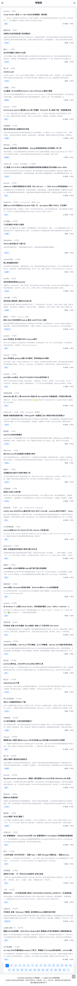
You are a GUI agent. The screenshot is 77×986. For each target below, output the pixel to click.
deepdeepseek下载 (11, 683)
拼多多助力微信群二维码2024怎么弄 (18, 301)
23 (34, 970)
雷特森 (6, 813)
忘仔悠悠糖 (8, 947)
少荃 (5, 890)
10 (45, 965)
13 (58, 965)
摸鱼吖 (6, 317)
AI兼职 (7, 138)
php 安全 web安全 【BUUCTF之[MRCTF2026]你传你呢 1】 (27, 377)
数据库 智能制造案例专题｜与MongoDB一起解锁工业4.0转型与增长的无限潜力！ (35, 416)
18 (13, 970)
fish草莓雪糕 (9, 527)
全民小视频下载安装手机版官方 (15, 759)
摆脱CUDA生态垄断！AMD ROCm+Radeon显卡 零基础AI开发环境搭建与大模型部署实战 (38, 931)
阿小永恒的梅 (9, 699)
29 (60, 970)
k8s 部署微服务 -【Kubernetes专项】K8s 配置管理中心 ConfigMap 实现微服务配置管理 (38, 836)
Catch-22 (7, 164)
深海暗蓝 (7, 126)
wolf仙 (6, 279)
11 (49, 965)
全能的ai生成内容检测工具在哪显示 (17, 34)
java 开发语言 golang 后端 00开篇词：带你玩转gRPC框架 (26, 358)
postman (39, 508)
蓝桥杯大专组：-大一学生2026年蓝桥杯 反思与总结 (23, 874)
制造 (22, 412)
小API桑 (7, 298)
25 (43, 970)
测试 (6, 673)
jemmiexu (8, 546)
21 (26, 970)
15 (66, 965)
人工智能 (32, 164)
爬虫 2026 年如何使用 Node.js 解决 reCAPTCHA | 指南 (25, 320)
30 (64, 970)
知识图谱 (23, 164)
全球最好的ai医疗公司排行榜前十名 (17, 473)
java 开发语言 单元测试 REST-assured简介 (20, 339)
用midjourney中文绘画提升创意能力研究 (19, 454)
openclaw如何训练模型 (13, 435)
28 (56, 970)
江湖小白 (7, 832)
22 (30, 970)
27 (51, 970)
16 (70, 965)
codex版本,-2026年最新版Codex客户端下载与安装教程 (25, 568)
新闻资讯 (7, 329)
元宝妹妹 (7, 489)
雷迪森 (6, 431)
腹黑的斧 (7, 30)
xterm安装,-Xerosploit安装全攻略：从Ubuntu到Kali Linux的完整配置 (31, 587)
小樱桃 (6, 88)
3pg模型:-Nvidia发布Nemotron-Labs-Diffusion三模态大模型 (28, 91)
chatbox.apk (9, 72)
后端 (33, 202)
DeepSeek (8, 240)
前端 (6, 23)
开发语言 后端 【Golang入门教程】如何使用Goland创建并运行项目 (30, 912)
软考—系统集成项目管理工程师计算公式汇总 (20, 549)
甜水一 (6, 49)
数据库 (7, 100)
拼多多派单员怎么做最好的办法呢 (16, 129)
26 (47, 970)
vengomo (7, 641)
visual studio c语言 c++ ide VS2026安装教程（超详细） (26, 15)
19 (18, 970)
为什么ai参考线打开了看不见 (14, 244)
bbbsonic (7, 202)
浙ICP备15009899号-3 (38, 983)
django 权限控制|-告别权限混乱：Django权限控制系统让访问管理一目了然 (32, 148)
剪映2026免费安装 (11, 797)
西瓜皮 (6, 660)
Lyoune (7, 11)
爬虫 (27, 317)
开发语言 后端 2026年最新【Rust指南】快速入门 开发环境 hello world (31, 626)
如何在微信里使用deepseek (14, 282)
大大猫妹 (7, 221)
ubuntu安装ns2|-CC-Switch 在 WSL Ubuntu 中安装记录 (26, 530)
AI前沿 (7, 43)
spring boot (25, 202)
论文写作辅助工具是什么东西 (15, 53)
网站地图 (56, 978)
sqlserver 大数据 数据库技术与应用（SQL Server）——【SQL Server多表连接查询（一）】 (39, 186)
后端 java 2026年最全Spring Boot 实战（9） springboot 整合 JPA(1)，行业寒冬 (35, 205)
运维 (6, 539)
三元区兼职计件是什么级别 (14, 225)
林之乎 (6, 68)
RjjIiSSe (7, 145)
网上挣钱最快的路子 (11, 263)
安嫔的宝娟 (8, 393)
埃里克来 (7, 508)
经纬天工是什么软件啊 (12, 492)
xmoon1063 (8, 259)
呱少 (5, 851)
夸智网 (37, 978)
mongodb (29, 412)
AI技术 (7, 176)
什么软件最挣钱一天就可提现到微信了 (18, 721)
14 (62, 965)
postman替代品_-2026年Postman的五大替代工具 (23, 664)
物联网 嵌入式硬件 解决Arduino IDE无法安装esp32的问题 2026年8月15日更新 (34, 740)
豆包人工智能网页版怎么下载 (15, 702)
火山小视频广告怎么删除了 (14, 817)
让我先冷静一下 (9, 928)
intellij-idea (29, 508)
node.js (21, 317)
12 (53, 965)
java (38, 202)
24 (39, 970)
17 (9, 970)
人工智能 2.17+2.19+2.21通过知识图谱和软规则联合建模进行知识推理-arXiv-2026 (35, 167)
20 (22, 970)
